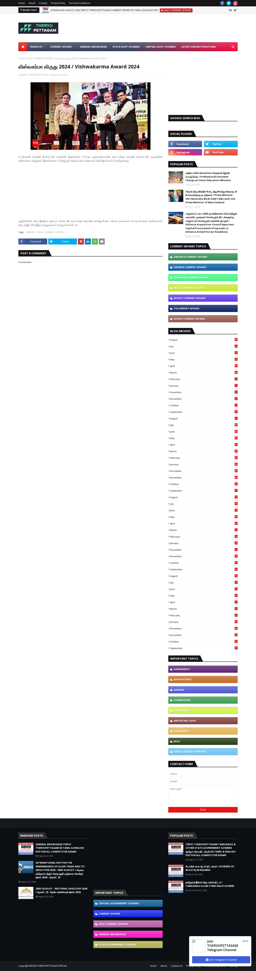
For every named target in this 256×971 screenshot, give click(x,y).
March (203, 372)
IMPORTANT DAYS (185, 720)
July (203, 346)
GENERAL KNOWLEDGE (112, 934)
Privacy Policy (58, 3)
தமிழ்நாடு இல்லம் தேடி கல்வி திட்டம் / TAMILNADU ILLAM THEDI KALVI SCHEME (210, 884)
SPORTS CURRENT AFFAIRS (190, 298)
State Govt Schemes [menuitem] (126, 46)
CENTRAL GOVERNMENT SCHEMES (119, 903)
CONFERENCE (181, 710)
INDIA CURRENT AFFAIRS (188, 287)
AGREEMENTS (182, 669)
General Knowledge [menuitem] (93, 46)
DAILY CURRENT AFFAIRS (39, 58)
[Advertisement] (169, 28)
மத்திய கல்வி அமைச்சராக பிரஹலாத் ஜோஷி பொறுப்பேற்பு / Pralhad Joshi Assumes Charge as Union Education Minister (208, 176)
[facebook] (222, 3)
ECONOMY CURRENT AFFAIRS (191, 277)
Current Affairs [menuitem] (61, 46)
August (203, 339)
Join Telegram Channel (222, 959)
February (203, 379)
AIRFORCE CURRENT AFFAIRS (190, 257)
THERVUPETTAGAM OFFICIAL (52, 965)
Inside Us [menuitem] (36, 46)
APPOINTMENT (183, 679)
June (203, 353)
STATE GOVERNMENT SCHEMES (117, 944)
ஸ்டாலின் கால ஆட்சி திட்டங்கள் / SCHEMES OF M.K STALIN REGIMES (210, 868)
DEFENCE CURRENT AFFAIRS (190, 267)
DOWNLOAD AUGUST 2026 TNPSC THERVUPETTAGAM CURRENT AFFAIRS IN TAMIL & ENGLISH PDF (104, 10)
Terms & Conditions (79, 3)
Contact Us (176, 965)
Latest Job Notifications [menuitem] (198, 46)
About (32, 3)
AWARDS (30, 232)
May (203, 359)
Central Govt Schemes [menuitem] (160, 46)
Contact (43, 3)
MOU (177, 741)
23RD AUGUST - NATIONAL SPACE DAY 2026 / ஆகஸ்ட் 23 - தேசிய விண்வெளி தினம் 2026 (61, 890)
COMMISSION (182, 700)
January (203, 385)
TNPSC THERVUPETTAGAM (35, 74)
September (203, 412)
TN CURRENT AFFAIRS (186, 308)
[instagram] (235, 3)
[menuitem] (22, 46)
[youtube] (221, 152)
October (203, 405)
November (203, 398)
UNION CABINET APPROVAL (190, 751)
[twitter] (228, 3)
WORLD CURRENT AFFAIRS (189, 318)
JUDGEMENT (181, 731)
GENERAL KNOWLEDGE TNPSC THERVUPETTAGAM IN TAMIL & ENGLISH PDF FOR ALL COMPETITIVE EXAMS (60, 848)
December (203, 392)
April (203, 366)
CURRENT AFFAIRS (109, 913)
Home (21, 3)
